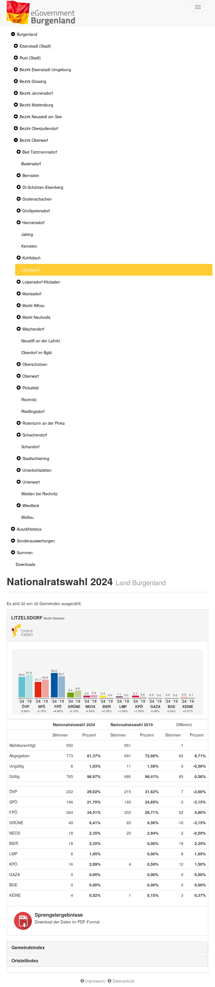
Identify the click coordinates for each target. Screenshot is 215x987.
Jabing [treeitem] (27, 234)
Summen (25, 552)
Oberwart (30, 376)
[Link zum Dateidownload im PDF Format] (23, 921)
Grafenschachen (37, 199)
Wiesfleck (30, 505)
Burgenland (27, 34)
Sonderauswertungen (36, 541)
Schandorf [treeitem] (30, 446)
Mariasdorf (31, 293)
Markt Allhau (33, 305)
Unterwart (31, 482)
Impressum (94, 981)
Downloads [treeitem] (25, 564)
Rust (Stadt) (30, 58)
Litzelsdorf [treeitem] (31, 270)
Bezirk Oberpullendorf (39, 128)
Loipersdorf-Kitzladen (41, 282)
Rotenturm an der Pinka (43, 423)
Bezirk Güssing (33, 81)
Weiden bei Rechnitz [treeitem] (39, 493)
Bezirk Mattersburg (36, 105)
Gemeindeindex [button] (28, 947)
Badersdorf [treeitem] (31, 163)
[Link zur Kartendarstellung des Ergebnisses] (22, 630)
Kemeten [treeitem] (29, 246)
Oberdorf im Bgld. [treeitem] (37, 352)
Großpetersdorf (36, 210)
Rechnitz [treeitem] (29, 399)
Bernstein (30, 175)
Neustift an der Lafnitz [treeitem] (40, 340)
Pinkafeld (30, 388)
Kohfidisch (31, 258)
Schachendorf (34, 435)
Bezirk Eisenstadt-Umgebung (45, 69)
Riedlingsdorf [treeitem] (33, 411)
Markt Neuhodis (36, 317)
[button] (12, 34)
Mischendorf (33, 329)
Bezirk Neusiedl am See (41, 116)
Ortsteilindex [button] (24, 960)
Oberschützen (34, 364)
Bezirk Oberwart (34, 140)
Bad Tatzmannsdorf (39, 152)
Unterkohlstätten (37, 470)
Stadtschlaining (35, 458)
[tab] (107, 947)
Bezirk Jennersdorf (36, 93)
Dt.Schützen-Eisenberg (42, 187)
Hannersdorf (33, 222)
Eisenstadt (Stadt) (35, 46)
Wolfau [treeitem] (27, 517)
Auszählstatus (29, 529)
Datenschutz (123, 981)
